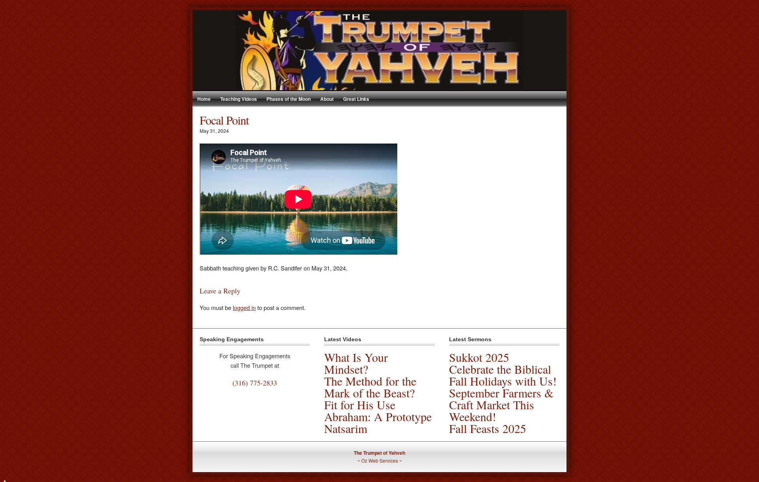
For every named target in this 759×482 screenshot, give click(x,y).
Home (204, 98)
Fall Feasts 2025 (487, 428)
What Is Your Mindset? (356, 363)
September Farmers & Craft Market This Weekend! (501, 404)
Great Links (356, 98)
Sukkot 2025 (479, 357)
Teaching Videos (238, 98)
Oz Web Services (379, 460)
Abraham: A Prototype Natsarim (378, 422)
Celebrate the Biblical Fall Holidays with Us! (503, 375)
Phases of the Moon (288, 98)
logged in (244, 307)
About (327, 98)
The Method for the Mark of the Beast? (370, 387)
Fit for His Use (359, 404)
